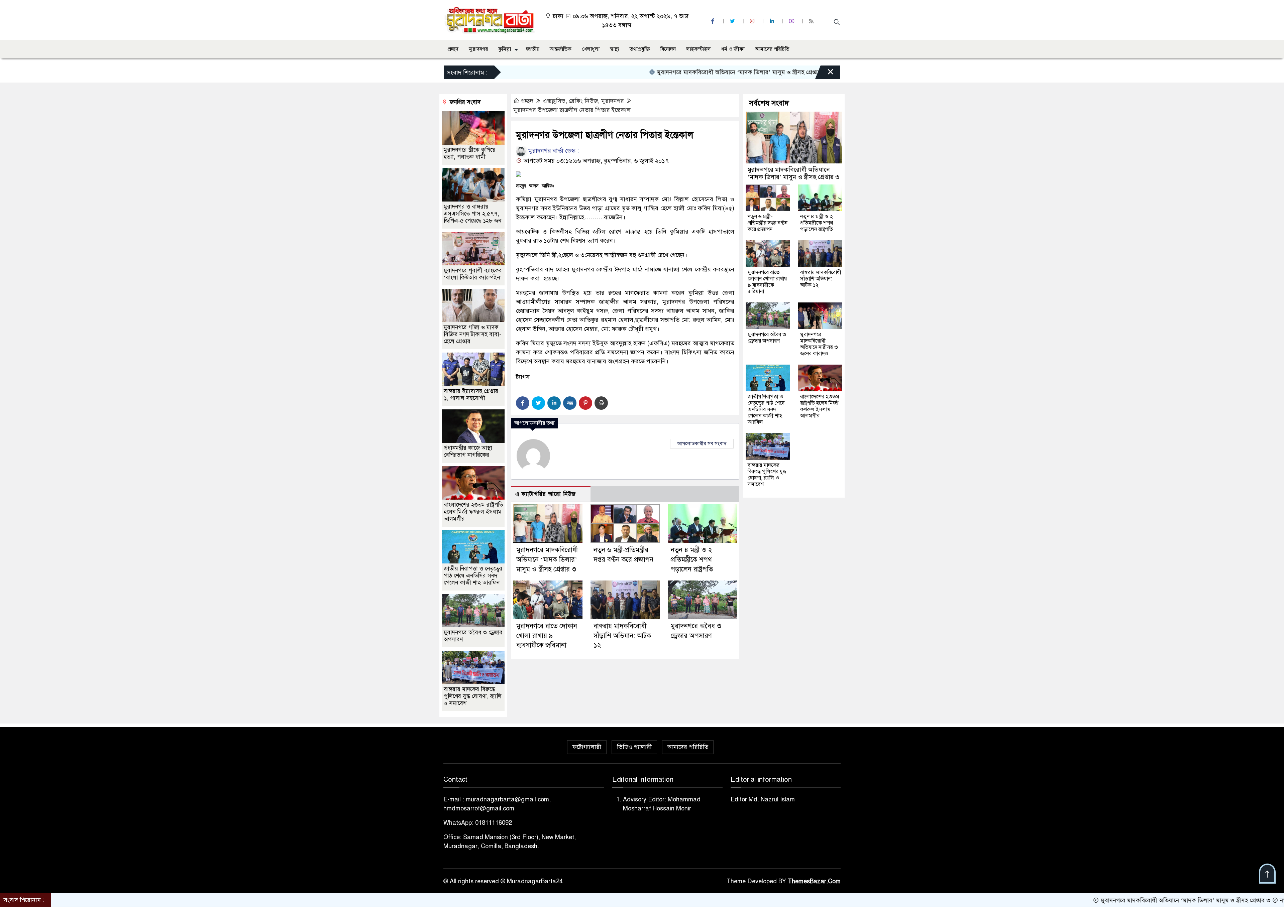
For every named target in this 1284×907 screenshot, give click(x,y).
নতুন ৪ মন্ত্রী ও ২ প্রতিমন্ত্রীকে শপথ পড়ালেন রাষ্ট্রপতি (692, 559)
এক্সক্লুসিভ (554, 101)
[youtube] (792, 21)
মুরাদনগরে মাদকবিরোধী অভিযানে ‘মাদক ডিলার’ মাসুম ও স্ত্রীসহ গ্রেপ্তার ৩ (691, 72)
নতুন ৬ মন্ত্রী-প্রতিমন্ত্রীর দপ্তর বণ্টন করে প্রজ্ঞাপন (767, 223)
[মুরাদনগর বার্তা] (490, 19)
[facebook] (714, 21)
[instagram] (753, 21)
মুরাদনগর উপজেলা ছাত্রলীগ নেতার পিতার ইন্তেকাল (572, 110)
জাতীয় (532, 49)
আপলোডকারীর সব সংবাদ (702, 443)
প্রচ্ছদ (453, 49)
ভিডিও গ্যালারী (634, 747)
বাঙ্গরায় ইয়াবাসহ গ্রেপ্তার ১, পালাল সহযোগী (471, 395)
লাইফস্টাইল (698, 49)
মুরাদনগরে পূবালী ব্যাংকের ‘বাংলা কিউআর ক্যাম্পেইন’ (473, 274)
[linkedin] (773, 21)
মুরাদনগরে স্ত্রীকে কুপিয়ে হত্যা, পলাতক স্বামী (470, 153)
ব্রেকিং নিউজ (583, 101)
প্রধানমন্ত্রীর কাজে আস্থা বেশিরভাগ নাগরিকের (468, 451)
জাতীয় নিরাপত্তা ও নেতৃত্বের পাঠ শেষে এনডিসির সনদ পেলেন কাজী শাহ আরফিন (473, 575)
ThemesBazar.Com (814, 881)
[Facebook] (522, 403)
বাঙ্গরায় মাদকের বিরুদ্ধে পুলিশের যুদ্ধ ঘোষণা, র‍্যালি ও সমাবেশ (473, 696)
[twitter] (733, 21)
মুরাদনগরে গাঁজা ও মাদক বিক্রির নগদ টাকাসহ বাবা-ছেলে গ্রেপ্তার (472, 334)
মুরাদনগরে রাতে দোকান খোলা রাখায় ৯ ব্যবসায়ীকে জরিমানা (546, 636)
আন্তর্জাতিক (560, 49)
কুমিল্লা (504, 49)
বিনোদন (668, 49)
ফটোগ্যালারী (586, 747)
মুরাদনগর (478, 49)
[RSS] (812, 21)
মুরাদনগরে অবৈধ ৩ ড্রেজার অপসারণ (767, 337)
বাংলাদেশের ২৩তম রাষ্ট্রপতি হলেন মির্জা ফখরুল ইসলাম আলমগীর (473, 511)
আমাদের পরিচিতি (772, 49)
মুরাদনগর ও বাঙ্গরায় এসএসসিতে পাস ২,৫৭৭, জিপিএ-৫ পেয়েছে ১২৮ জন (472, 213)
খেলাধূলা (591, 49)
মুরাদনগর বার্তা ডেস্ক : (553, 150)
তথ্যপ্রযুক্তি (640, 49)
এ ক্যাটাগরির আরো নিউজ (545, 494)
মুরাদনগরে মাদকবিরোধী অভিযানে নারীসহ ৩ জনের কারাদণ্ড (819, 344)
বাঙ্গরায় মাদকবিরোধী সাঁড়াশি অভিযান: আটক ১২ (622, 636)
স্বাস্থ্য (614, 49)
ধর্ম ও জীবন (733, 49)
